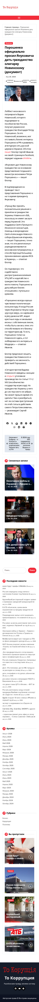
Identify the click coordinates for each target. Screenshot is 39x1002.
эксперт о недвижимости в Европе (16, 703)
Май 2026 (6, 743)
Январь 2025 (7, 794)
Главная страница (12, 27)
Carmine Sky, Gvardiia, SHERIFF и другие (18, 709)
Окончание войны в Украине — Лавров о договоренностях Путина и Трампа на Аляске (18, 633)
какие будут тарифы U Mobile (14, 586)
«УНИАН (26, 158)
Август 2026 (7, 734)
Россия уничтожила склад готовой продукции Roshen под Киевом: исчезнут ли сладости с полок (18, 692)
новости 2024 (26, 81)
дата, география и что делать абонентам (18, 673)
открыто (10, 376)
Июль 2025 (6, 775)
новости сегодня (34, 81)
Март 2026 (6, 750)
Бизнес (5, 818)
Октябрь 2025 (7, 765)
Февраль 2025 (8, 791)
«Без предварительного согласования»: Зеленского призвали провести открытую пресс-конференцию (18, 654)
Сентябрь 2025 (8, 769)
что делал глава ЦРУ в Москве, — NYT (18, 546)
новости (18, 81)
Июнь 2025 (6, 778)
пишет (8, 152)
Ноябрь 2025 (7, 762)
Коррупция (6, 821)
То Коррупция (19, 978)
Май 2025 (6, 781)
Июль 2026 (6, 737)
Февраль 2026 (8, 753)
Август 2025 (7, 772)
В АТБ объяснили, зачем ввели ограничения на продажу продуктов (16, 947)
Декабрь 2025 (7, 759)
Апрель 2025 (7, 784)
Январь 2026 (7, 756)
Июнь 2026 (6, 740)
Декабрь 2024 (8, 797)
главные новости (10, 81)
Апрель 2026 (7, 746)
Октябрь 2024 (7, 804)
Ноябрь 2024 (7, 800)
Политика (9, 43)
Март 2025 (6, 788)
